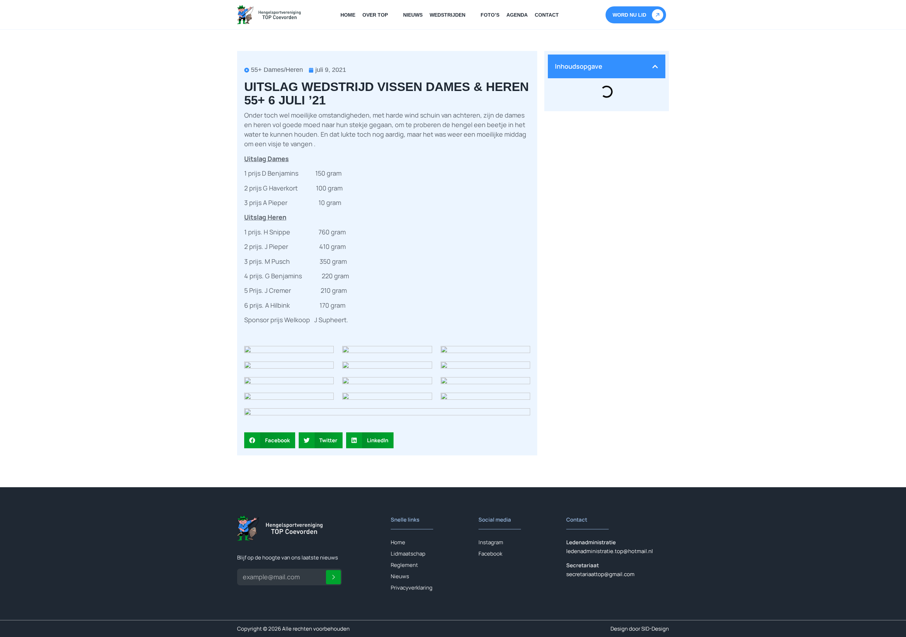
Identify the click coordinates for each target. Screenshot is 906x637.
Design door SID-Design (639, 628)
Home (347, 15)
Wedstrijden (447, 15)
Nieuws (413, 15)
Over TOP (375, 15)
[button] (269, 440)
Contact (547, 15)
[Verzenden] (333, 577)
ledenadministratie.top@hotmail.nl (609, 551)
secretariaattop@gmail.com (600, 574)
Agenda (517, 15)
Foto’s (490, 15)
